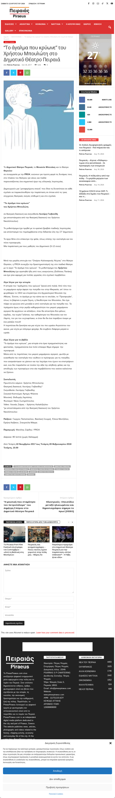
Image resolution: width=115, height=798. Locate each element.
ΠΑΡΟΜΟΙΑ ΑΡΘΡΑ (14, 522)
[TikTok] (102, 3)
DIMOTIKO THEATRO (62, 466)
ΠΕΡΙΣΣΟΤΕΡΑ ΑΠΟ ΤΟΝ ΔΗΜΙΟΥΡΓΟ (42, 522)
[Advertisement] (76, 12)
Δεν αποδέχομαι (57, 779)
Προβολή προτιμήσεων (57, 787)
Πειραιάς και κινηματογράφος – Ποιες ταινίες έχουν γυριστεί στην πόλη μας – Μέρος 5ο (37, 549)
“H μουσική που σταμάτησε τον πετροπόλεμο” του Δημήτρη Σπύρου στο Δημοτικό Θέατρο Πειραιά (19, 506)
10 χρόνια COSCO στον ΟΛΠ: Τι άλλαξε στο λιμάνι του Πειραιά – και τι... (94, 194)
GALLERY (9, 30)
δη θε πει (23, 472)
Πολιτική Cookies (56, 794)
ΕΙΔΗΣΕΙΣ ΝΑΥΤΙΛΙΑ (88, 676)
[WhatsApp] (27, 73)
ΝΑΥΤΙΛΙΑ (55, 24)
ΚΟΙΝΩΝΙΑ (40, 24)
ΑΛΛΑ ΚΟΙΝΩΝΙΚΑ (87, 671)
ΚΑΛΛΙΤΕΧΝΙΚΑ (16, 37)
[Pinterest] (20, 73)
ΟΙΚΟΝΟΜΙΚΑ (85, 680)
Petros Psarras (13, 65)
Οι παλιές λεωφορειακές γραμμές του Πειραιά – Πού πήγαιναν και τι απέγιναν (95, 147)
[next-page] (72, 522)
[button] (110, 743)
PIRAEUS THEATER (62, 469)
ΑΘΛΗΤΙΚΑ (25, 24)
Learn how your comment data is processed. (55, 632)
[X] (107, 3)
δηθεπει (33, 472)
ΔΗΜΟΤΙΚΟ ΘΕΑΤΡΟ (45, 472)
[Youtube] (112, 3)
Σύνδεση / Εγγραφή (37, 4)
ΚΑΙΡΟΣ (87, 24)
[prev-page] (68, 522)
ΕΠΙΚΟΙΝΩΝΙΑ (25, 30)
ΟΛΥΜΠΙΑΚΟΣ (85, 667)
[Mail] (98, 3)
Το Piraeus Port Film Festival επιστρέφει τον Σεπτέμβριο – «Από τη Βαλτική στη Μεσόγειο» (14, 549)
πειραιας (31, 474)
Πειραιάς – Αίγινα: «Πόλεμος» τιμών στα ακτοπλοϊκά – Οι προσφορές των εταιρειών (93, 163)
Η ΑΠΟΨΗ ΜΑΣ (73, 24)
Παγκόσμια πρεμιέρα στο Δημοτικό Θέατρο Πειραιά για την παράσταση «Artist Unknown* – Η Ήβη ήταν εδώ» (62, 551)
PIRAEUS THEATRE (11, 472)
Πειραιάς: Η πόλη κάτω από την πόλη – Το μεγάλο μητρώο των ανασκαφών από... (94, 178)
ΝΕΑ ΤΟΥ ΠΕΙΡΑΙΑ (87, 662)
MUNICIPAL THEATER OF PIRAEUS (16, 469)
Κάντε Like (107, 99)
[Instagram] (93, 3)
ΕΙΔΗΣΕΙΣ (9, 24)
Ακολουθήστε (105, 107)
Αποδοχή (57, 771)
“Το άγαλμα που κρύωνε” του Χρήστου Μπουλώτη (33, 466)
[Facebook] (88, 3)
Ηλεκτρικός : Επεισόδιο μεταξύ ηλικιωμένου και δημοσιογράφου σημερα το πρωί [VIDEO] (58, 506)
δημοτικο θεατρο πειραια (15, 474)
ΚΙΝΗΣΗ (98, 24)
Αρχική (6, 37)
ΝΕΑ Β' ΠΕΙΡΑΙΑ (86, 689)
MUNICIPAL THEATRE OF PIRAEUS (42, 469)
